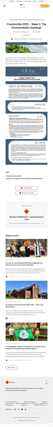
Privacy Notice (9, 403)
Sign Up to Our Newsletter (22, 403)
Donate (34, 1)
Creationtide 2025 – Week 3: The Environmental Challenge (23, 19)
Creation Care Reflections (20, 32)
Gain (34, 420)
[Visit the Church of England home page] (22, 7)
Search (46, 6)
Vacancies (12, 1)
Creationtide (36, 32)
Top (46, 383)
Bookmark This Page (27, 193)
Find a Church (28, 1)
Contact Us (41, 1)
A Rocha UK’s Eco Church (13, 176)
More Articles (11, 367)
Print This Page (28, 188)
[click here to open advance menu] (4, 6)
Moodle (44, 401)
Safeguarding (19, 1)
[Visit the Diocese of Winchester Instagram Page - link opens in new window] (15, 409)
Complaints (23, 405)
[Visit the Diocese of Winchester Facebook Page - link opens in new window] (18, 409)
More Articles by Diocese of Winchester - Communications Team (25, 223)
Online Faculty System (29, 401)
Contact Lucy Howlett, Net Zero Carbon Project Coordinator (24, 178)
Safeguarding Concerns (40, 405)
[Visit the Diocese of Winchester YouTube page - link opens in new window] (22, 409)
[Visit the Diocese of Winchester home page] (22, 5)
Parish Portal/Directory (11, 401)
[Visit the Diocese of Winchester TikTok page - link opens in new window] (25, 409)
